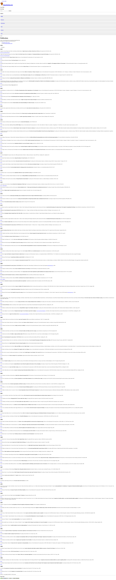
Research (2, 19)
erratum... (4, 279)
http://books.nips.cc (50, 265)
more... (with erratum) (3, 185)
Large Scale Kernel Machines (41, 310)
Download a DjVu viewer (6, 42)
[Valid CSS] (13, 578)
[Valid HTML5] (10, 578)
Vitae (1, 33)
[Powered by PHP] (6, 578)
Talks (1, 26)
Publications (3, 23)
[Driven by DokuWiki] (17, 578)
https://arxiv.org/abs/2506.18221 (5, 55)
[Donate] (2, 578)
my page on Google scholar (8, 43)
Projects (2, 30)
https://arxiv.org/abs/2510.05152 (5, 52)
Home (2, 16)
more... (1, 58)
